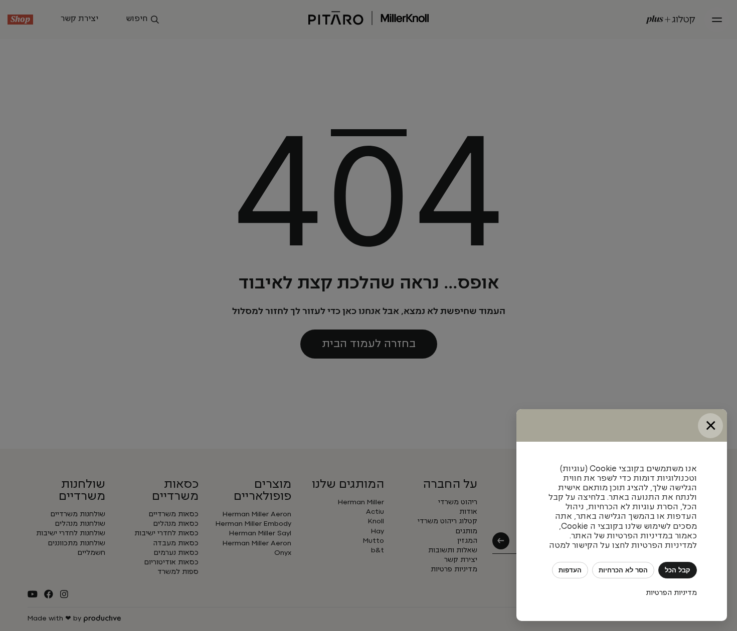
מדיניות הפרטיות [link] (671, 593)
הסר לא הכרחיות (623, 570)
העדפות (570, 570)
